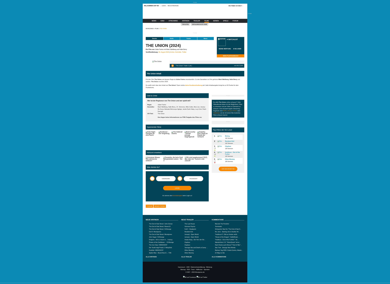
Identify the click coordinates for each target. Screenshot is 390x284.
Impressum (181, 267)
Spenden (207, 269)
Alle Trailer (186, 257)
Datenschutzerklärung (198, 267)
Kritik (171, 38)
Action (172, 52)
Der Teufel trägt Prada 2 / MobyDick (160, 247)
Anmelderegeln (177, 195)
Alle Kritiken (151, 257)
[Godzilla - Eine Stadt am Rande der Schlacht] (203, 139)
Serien (216, 21)
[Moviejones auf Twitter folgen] (201, 277)
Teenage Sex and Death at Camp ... (196, 247)
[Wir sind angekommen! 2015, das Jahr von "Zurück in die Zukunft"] (197, 159)
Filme (206, 21)
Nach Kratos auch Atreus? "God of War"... (228, 245)
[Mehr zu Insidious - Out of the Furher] (221, 152)
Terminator (218, 226)
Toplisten (185, 24)
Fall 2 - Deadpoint (190, 229)
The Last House (190, 224)
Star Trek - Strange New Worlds (225, 247)
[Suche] (245, 6)
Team (193, 269)
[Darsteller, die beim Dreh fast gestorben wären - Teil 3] (173, 159)
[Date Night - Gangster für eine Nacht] (151, 139)
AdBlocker (199, 269)
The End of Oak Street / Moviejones (160, 234)
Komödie (178, 52)
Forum (235, 21)
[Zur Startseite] (195, 15)
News (154, 21)
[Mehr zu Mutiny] (221, 136)
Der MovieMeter (228, 169)
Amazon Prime (232, 111)
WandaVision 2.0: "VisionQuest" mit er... (227, 242)
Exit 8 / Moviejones (155, 232)
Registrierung (173, 6)
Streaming (173, 21)
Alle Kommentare (219, 257)
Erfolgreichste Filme (199, 24)
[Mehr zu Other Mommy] (221, 159)
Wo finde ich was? (235, 6)
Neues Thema (160, 206)
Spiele (225, 21)
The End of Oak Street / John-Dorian (161, 224)
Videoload (216, 113)
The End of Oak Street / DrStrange (160, 229)
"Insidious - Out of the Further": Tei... (226, 239)
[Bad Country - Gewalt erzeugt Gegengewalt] (190, 139)
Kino (162, 21)
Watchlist (233, 39)
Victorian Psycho (190, 226)
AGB (187, 267)
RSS (188, 269)
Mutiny (227, 136)
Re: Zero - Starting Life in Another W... (227, 232)
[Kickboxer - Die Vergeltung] (164, 139)
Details (154, 38)
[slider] (225, 51)
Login (164, 6)
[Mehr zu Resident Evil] (221, 141)
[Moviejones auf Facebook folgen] (189, 277)
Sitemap (183, 269)
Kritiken (185, 21)
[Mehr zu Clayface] (221, 146)
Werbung (209, 267)
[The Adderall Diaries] (177, 139)
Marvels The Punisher (222, 224)
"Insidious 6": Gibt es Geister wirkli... (226, 234)
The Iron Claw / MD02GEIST (158, 245)
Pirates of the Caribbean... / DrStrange (161, 242)
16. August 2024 (163, 52)
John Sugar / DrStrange (156, 237)
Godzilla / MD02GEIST (156, 250)
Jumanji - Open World (192, 234)
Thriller (184, 52)
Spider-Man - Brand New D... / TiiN (160, 253)
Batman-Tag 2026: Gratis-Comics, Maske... (229, 250)
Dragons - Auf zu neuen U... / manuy (160, 239)
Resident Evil (229, 141)
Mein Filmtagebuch (230, 56)
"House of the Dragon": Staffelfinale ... (227, 237)
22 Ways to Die (220, 253)
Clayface (228, 146)
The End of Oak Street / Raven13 (159, 226)
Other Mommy (230, 159)
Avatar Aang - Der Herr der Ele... (195, 239)
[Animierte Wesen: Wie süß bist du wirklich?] (154, 159)
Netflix (225, 111)
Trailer (196, 21)
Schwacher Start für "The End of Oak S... (228, 229)
